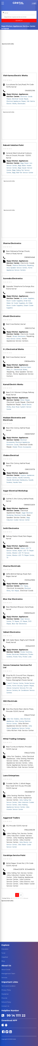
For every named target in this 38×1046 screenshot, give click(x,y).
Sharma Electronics (12, 243)
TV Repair (15, 621)
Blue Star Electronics (13, 599)
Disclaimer (5, 994)
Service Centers (12, 690)
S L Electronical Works (13, 349)
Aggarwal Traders (11, 818)
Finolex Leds (27, 657)
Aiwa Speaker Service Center (17, 268)
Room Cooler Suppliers (15, 301)
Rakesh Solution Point (13, 145)
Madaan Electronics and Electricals (14, 419)
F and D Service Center (15, 683)
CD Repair (23, 621)
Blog (3, 961)
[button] (18, 3)
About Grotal (5, 969)
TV (7, 558)
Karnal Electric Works (13, 384)
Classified (4, 957)
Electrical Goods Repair (20, 99)
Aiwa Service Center (14, 339)
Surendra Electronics (13, 278)
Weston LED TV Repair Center (23, 555)
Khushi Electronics (11, 316)
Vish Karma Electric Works (15, 75)
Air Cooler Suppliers (27, 298)
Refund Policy (6, 1002)
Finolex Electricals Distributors (17, 654)
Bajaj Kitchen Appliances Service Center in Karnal (10, 34)
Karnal (6, 31)
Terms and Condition (8, 986)
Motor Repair (25, 400)
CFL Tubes (24, 586)
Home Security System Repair (23, 686)
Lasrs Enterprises (11, 776)
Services (4, 977)
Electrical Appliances (22, 442)
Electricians (14, 31)
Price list (4, 998)
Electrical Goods (20, 515)
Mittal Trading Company (14, 739)
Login (34, 3)
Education (4, 949)
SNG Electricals (10, 701)
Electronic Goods (12, 445)
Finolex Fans (17, 657)
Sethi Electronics (11, 528)
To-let (3, 953)
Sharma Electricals (11, 566)
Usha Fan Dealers (13, 719)
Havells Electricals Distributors (17, 480)
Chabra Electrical (11, 455)
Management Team (8, 973)
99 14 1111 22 (15, 1015)
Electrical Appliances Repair (16, 101)
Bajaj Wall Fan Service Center (22, 172)
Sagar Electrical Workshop (15, 491)
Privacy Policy (6, 990)
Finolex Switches (26, 652)
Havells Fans (17, 482)
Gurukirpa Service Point (14, 855)
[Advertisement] (19, 59)
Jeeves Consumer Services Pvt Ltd (17, 666)
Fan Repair (15, 591)
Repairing (30, 265)
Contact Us (5, 1006)
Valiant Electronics (11, 632)
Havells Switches (24, 478)
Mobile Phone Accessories (22, 447)
